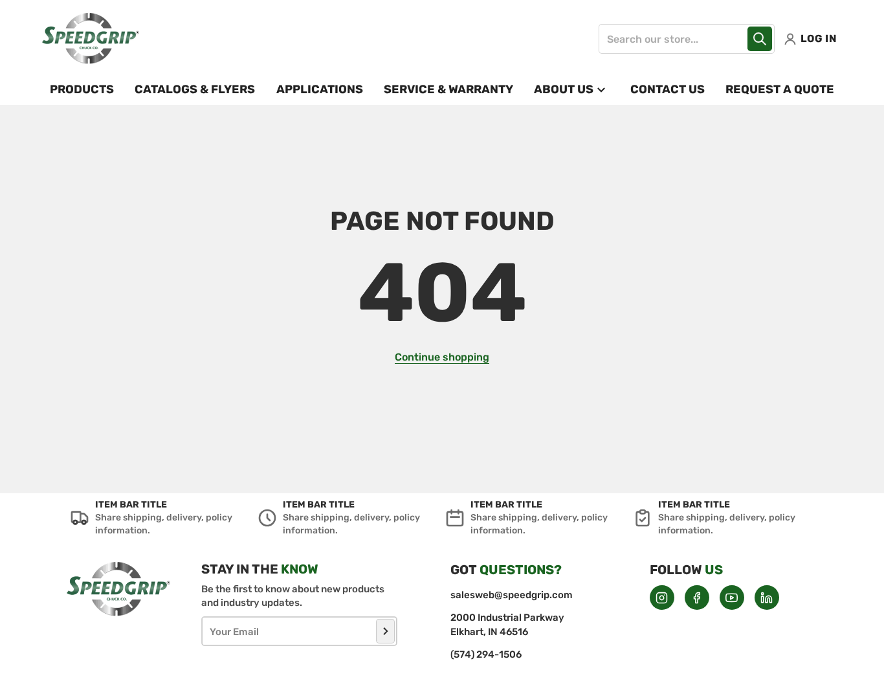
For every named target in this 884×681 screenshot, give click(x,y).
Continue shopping (442, 357)
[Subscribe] (385, 631)
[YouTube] (732, 597)
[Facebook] (697, 597)
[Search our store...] (759, 39)
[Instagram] (662, 597)
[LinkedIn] (767, 597)
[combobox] (687, 39)
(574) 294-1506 (486, 654)
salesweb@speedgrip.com (511, 595)
